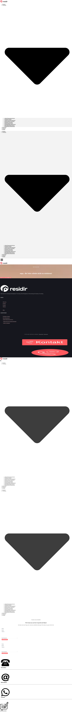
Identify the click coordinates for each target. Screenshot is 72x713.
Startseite (3, 4)
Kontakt (3, 129)
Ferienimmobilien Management (10, 124)
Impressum (46, 334)
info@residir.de (4, 682)
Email (3, 630)
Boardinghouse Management (9, 126)
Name (3, 628)
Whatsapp (3, 697)
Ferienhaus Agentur (7, 119)
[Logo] (4, 263)
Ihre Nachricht (4, 651)
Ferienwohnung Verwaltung (9, 121)
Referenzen (4, 127)
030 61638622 (3, 667)
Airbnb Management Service (9, 118)
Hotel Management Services (9, 125)
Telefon (3, 631)
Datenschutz (41, 334)
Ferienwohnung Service (8, 123)
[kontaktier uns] (45, 345)
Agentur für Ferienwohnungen (9, 120)
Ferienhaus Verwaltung (8, 122)
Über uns (4, 128)
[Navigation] (2, 261)
